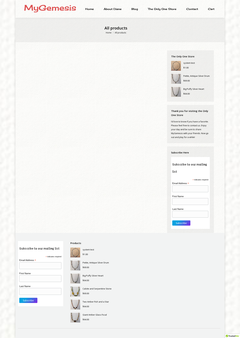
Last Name (178, 209)
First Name (178, 196)
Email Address (180, 183)
